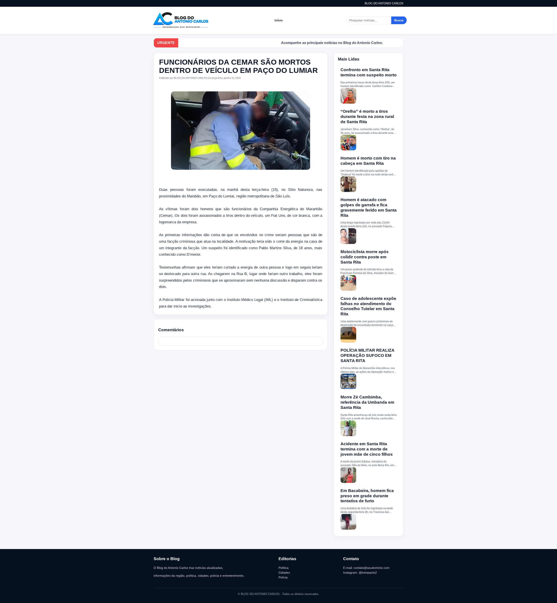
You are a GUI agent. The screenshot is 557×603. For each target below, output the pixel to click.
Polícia (283, 577)
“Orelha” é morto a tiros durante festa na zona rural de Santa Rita (367, 116)
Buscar (399, 20)
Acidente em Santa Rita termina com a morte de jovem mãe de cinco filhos (367, 449)
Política (283, 567)
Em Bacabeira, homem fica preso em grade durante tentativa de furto (367, 495)
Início (279, 20)
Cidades (284, 572)
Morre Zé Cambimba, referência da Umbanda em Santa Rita (367, 402)
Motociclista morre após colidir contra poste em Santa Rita (365, 256)
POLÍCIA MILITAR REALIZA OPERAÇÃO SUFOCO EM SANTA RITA (367, 355)
